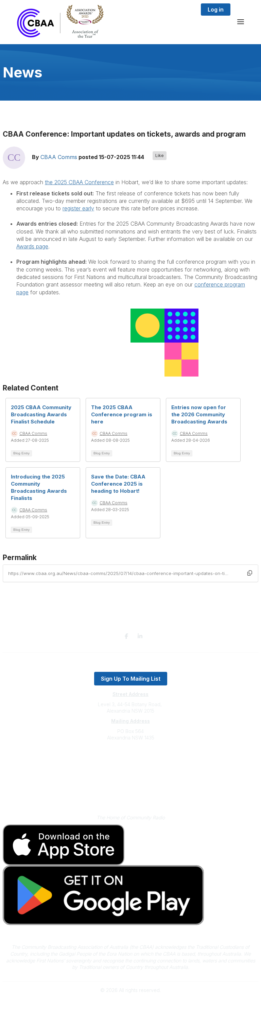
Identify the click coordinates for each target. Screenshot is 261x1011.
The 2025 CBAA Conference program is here (121, 414)
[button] (250, 573)
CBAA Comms (58, 157)
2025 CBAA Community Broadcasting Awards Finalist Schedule (41, 414)
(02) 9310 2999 (130, 758)
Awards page (32, 246)
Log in (216, 9)
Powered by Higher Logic (130, 1002)
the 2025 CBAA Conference (79, 182)
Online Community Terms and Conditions (131, 795)
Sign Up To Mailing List (130, 678)
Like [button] (159, 155)
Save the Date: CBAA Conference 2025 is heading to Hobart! (118, 483)
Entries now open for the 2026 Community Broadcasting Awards (199, 414)
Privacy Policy (130, 785)
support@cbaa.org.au (130, 765)
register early (78, 208)
